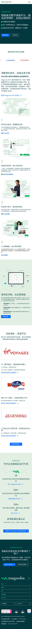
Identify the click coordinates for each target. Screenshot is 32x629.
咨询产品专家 (22, 564)
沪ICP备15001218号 (5, 619)
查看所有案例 (15, 444)
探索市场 (5, 316)
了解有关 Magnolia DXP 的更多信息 (15, 531)
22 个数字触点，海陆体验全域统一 (13, 364)
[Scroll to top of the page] (29, 578)
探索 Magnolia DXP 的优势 (10, 95)
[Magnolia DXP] (6, 2)
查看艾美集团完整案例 (8, 403)
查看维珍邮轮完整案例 (8, 372)
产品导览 (15, 35)
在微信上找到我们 (20, 621)
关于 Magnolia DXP (14, 484)
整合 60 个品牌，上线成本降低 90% (14, 398)
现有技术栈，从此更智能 (13, 294)
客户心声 (14, 513)
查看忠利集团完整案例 (8, 436)
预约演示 (5, 35)
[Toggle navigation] (29, 2)
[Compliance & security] (16, 610)
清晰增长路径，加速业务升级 (15, 73)
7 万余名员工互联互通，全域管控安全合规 (15, 429)
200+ (16, 490)
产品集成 (3, 594)
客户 (2, 591)
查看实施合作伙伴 (14, 499)
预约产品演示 (9, 564)
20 (16, 475)
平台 (2, 584)
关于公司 (3, 598)
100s (16, 504)
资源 (2, 587)
